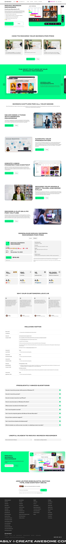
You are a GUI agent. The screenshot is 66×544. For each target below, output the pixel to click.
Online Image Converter (8, 521)
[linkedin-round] (57, 537)
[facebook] (54, 537)
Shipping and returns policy (26, 535)
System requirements (37, 507)
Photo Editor (7, 505)
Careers (49, 510)
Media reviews (50, 507)
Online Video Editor (8, 523)
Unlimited (6, 501)
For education (50, 514)
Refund (35, 514)
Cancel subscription (37, 510)
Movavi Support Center (30, 347)
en (60, 1)
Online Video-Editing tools (9, 528)
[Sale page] (51, 2)
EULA (14, 535)
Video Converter (7, 507)
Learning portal (36, 505)
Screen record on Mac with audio (24, 514)
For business (50, 517)
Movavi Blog (50, 512)
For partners (50, 516)
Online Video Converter (8, 517)
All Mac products (21, 517)
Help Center (35, 501)
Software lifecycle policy (19, 535)
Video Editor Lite (7, 510)
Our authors (50, 503)
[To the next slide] (62, 84)
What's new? (8, 260)
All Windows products (8, 530)
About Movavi (50, 501)
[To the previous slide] (4, 84)
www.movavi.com (24, 339)
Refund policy (32, 535)
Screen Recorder (7, 512)
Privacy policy (6, 535)
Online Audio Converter (8, 519)
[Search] (56, 1)
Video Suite (6, 503)
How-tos (35, 503)
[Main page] (8, 1)
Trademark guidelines (38, 535)
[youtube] (59, 537)
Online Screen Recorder (8, 526)
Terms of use (10, 535)
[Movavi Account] (58, 1)
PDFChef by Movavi (8, 514)
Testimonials (50, 505)
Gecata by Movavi (7, 516)
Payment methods (36, 512)
